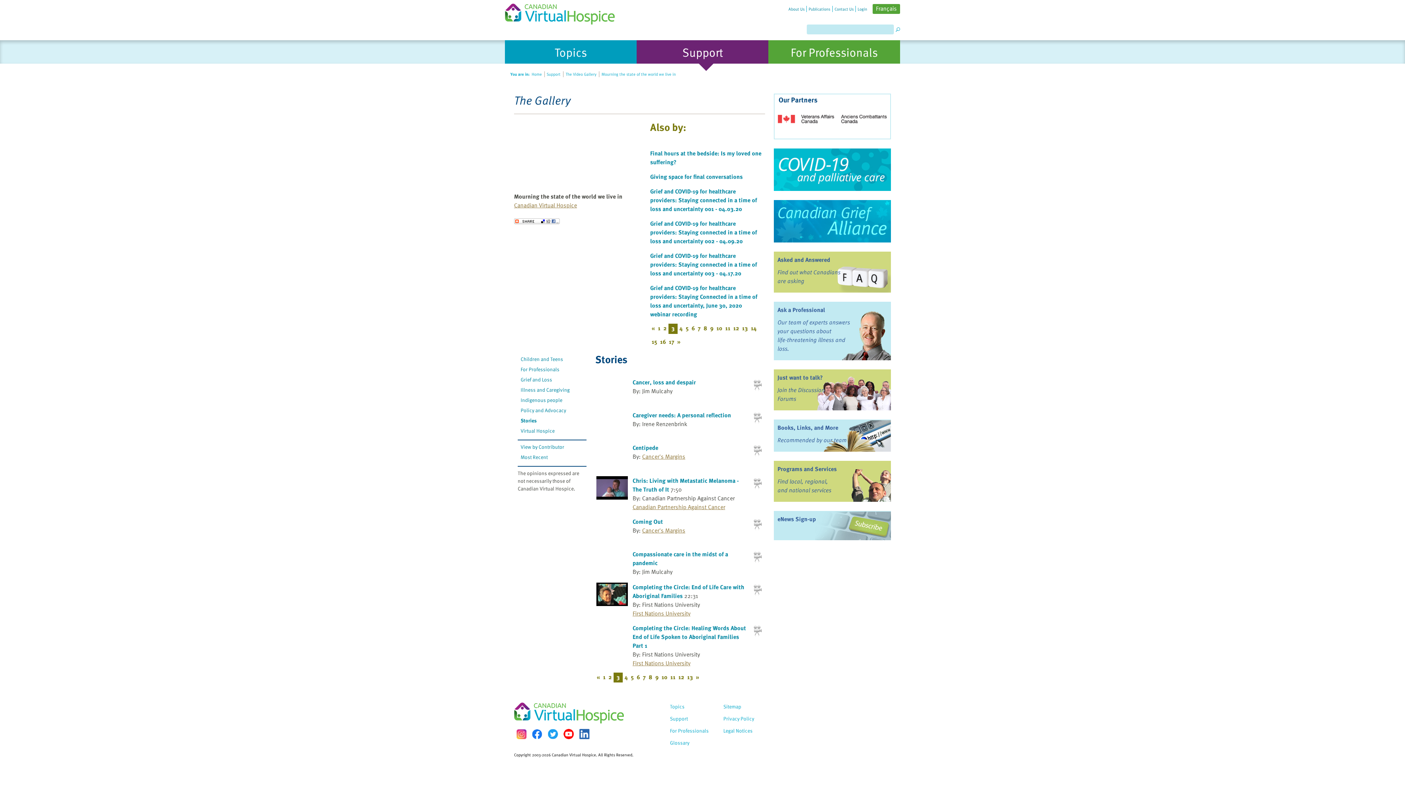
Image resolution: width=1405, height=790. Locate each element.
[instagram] (521, 734)
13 (745, 328)
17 (671, 341)
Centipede (645, 447)
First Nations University (661, 613)
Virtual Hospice (538, 430)
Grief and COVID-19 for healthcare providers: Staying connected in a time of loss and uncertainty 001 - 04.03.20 (703, 200)
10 (719, 328)
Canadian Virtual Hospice (545, 205)
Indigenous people (541, 400)
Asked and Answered (804, 259)
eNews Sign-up (797, 519)
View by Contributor (542, 447)
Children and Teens (542, 359)
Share (537, 221)
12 (736, 328)
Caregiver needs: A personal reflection (682, 415)
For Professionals (540, 369)
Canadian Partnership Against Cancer (679, 507)
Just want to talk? (800, 377)
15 (654, 341)
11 (727, 328)
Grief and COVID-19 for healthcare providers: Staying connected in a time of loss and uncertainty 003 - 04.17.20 (703, 264)
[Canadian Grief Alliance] (832, 221)
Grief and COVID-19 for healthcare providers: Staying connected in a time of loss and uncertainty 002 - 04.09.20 (703, 232)
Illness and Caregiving (545, 390)
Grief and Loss (536, 379)
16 (663, 341)
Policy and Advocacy (543, 410)
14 (754, 328)
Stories (529, 420)
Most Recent (534, 457)
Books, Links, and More (808, 427)
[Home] (564, 12)
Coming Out (648, 521)
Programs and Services (807, 468)
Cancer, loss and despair (664, 382)
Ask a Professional (801, 309)
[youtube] (568, 734)
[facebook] (537, 734)
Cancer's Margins (663, 456)
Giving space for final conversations (696, 176)
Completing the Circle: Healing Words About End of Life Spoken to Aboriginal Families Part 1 (689, 637)
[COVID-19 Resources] (832, 169)
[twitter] (553, 734)
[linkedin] (584, 734)
